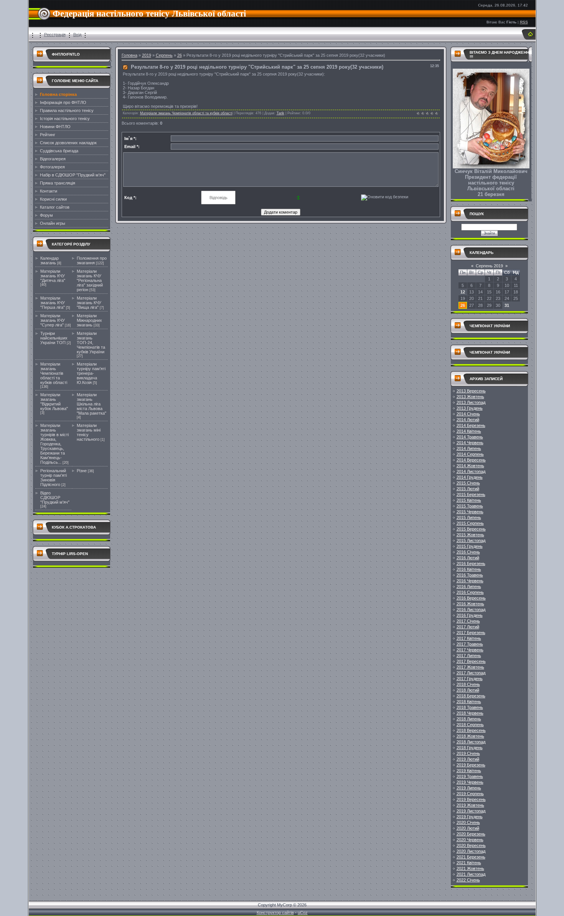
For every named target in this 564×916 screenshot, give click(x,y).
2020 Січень (468, 822)
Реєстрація (55, 34)
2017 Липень (469, 655)
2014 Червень (470, 442)
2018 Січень (468, 684)
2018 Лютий (468, 690)
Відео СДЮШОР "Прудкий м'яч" (54, 497)
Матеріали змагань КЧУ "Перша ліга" (52, 303)
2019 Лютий (468, 759)
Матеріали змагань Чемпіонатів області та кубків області (53, 373)
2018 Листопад (471, 742)
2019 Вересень (471, 799)
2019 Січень (468, 753)
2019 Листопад (471, 811)
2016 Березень (471, 563)
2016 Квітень (469, 569)
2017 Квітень (469, 638)
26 (179, 55)
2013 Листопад (471, 402)
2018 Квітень (469, 701)
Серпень (164, 55)
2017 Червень (470, 649)
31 (507, 305)
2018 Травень (470, 707)
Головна (129, 55)
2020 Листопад (471, 851)
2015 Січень (468, 483)
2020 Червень (470, 839)
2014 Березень (471, 425)
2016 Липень (469, 586)
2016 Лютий (468, 557)
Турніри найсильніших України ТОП (54, 338)
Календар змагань (49, 260)
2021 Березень (471, 857)
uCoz (303, 912)
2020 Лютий (468, 828)
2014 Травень (470, 437)
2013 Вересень (471, 391)
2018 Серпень (470, 724)
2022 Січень (468, 880)
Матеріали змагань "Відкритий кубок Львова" (54, 401)
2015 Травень (470, 506)
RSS (524, 22)
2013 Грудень (470, 408)
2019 (146, 55)
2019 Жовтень (470, 805)
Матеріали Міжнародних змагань (89, 320)
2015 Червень (470, 511)
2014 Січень (468, 414)
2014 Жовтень (470, 465)
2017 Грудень (470, 678)
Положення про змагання (92, 260)
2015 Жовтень (470, 534)
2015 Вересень (471, 529)
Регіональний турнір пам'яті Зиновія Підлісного (53, 477)
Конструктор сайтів (275, 912)
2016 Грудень (470, 615)
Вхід (77, 34)
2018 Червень (470, 713)
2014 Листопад (471, 471)
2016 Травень (470, 575)
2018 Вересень (471, 730)
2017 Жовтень (470, 667)
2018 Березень (471, 696)
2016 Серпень (470, 592)
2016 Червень (470, 580)
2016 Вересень (471, 598)
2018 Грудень (470, 747)
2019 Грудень (470, 816)
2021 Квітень (469, 862)
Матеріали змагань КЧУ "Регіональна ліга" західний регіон (90, 280)
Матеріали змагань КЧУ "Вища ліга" (89, 303)
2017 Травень (470, 644)
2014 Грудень (470, 477)
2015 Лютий (468, 488)
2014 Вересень (471, 460)
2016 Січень (468, 552)
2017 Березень (471, 632)
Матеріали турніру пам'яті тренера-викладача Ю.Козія (91, 373)
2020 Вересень (471, 845)
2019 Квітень (469, 770)
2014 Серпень (470, 454)
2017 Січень (468, 621)
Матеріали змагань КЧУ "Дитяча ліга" (52, 276)
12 (462, 292)
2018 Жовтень (470, 736)
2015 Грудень (470, 546)
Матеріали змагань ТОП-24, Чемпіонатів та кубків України (91, 342)
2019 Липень (469, 788)
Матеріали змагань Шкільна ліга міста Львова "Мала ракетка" (91, 403)
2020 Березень (471, 834)
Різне (82, 470)
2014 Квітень (469, 431)
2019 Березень (471, 765)
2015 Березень (471, 494)
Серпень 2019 (489, 266)
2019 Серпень (470, 793)
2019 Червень (470, 782)
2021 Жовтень (470, 868)
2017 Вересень (471, 661)
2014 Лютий (468, 419)
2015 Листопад (471, 540)
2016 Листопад (471, 609)
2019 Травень (470, 776)
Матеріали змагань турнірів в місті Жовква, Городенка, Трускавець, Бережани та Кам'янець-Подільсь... (54, 444)
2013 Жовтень (470, 396)
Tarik (280, 113)
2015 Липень (469, 517)
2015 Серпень (470, 523)
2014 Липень (469, 448)
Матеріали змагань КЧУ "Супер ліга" (52, 320)
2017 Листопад (471, 673)
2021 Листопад (471, 874)
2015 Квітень (469, 500)
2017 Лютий (468, 626)
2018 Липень (469, 719)
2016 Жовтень (470, 603)
